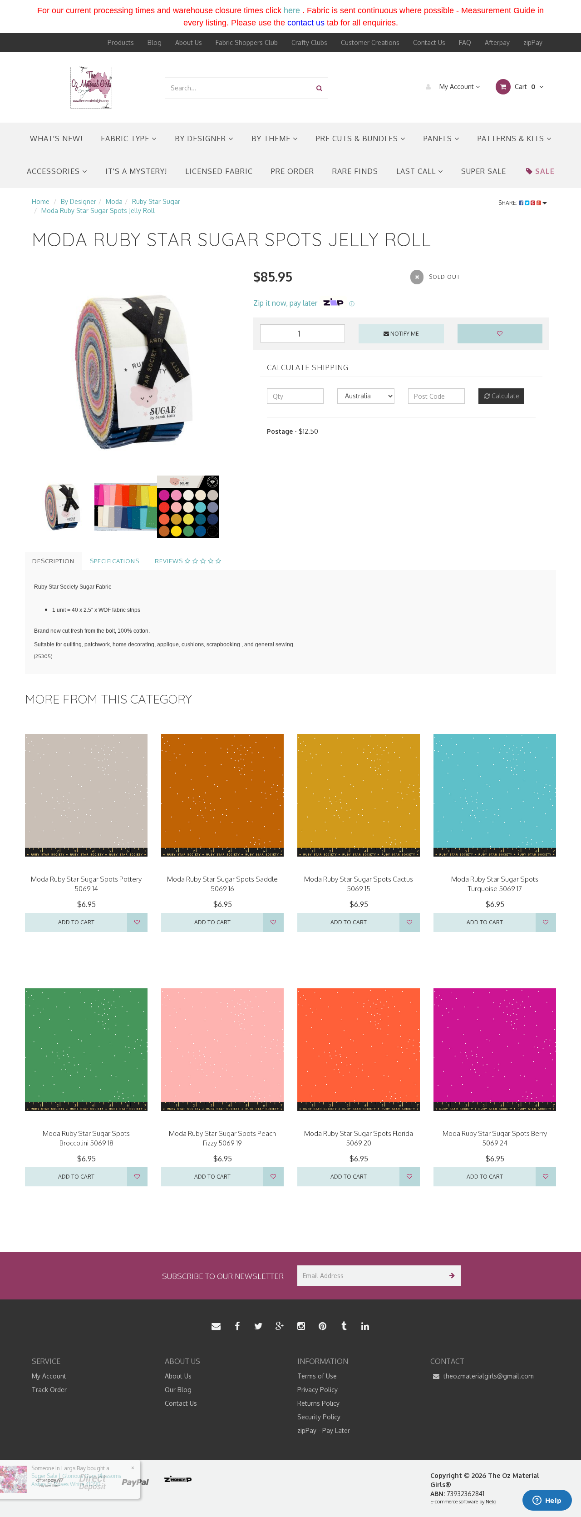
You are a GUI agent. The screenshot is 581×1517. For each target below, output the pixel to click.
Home (40, 201)
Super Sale (483, 171)
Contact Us (429, 42)
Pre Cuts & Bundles (358, 138)
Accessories (54, 171)
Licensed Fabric (219, 171)
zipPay (532, 42)
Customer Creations (370, 42)
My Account (457, 86)
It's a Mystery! (136, 171)
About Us (188, 42)
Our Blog (178, 1389)
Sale (545, 171)
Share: (508, 202)
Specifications (114, 561)
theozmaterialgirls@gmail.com (488, 1376)
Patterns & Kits (512, 138)
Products (121, 42)
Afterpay (497, 42)
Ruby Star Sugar (156, 201)
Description (53, 561)
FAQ (465, 42)
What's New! (56, 138)
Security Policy (318, 1417)
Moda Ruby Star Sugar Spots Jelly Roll (98, 210)
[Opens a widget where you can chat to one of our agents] (547, 1501)
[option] (136, 372)
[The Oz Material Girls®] (91, 87)
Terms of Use (317, 1376)
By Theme (272, 138)
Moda (114, 201)
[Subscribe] (450, 1275)
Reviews (170, 561)
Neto (491, 1501)
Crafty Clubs (309, 42)
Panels (438, 138)
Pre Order (292, 171)
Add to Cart (76, 922)
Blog (155, 42)
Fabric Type (126, 138)
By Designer (201, 138)
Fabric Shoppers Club (247, 42)
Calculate (504, 396)
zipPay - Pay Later (323, 1430)
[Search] (319, 88)
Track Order (49, 1389)
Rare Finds (355, 171)
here (292, 10)
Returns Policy (318, 1403)
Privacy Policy (317, 1389)
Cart (524, 86)
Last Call (417, 171)
